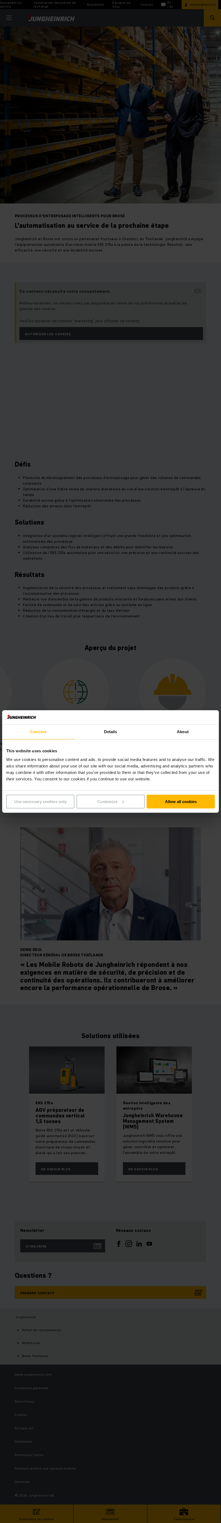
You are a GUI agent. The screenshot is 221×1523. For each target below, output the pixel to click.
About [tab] (183, 731)
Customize (107, 801)
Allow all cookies (181, 801)
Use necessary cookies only (40, 801)
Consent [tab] (38, 731)
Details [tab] (110, 731)
